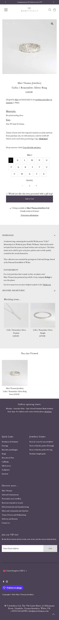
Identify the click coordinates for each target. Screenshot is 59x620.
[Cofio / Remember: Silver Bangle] (43, 315)
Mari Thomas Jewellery (24, 594)
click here (48, 411)
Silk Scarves (6, 466)
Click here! (43, 139)
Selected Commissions (10, 494)
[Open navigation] (8, 9)
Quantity (29, 180)
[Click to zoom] (52, 24)
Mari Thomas (7, 490)
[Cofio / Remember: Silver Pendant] (16, 315)
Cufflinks (5, 462)
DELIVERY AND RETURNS (13, 290)
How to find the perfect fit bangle (41, 446)
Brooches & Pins (8, 458)
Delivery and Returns (10, 519)
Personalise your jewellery (11, 498)
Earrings (5, 446)
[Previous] (7, 24)
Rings (4, 454)
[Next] (13, 24)
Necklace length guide (37, 454)
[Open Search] (50, 10)
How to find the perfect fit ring (40, 450)
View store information (29, 215)
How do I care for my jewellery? (41, 442)
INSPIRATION (8, 235)
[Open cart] (54, 9)
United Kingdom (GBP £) (15, 571)
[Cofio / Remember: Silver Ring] (15, 373)
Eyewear (5, 474)
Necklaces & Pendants (10, 442)
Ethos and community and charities (15, 511)
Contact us (6, 523)
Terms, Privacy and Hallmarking (14, 515)
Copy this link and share (32, 147)
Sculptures (6, 470)
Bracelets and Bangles (10, 450)
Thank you (47, 284)
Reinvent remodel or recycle (12, 503)
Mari (17, 99)
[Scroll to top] (53, 614)
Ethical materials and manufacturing (15, 507)
